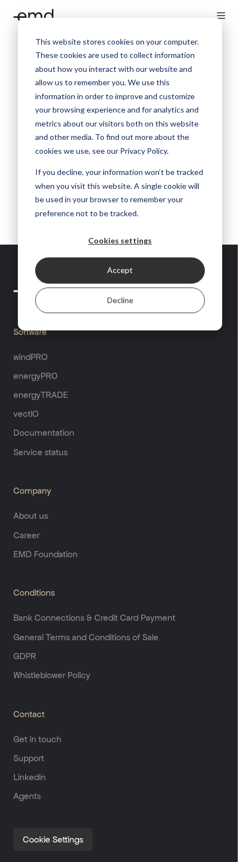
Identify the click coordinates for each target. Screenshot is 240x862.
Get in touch (37, 739)
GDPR (24, 656)
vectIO (26, 413)
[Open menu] (221, 15)
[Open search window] (199, 15)
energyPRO (35, 376)
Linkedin (29, 777)
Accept (120, 270)
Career (26, 535)
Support (28, 758)
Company (32, 490)
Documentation (43, 432)
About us (30, 515)
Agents (27, 796)
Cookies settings (120, 240)
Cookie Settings (53, 839)
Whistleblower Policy (51, 675)
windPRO (30, 357)
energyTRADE (40, 394)
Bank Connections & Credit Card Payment (94, 617)
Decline (120, 300)
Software (30, 332)
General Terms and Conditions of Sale (86, 637)
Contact (29, 714)
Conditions (34, 592)
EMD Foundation (45, 554)
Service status (40, 452)
